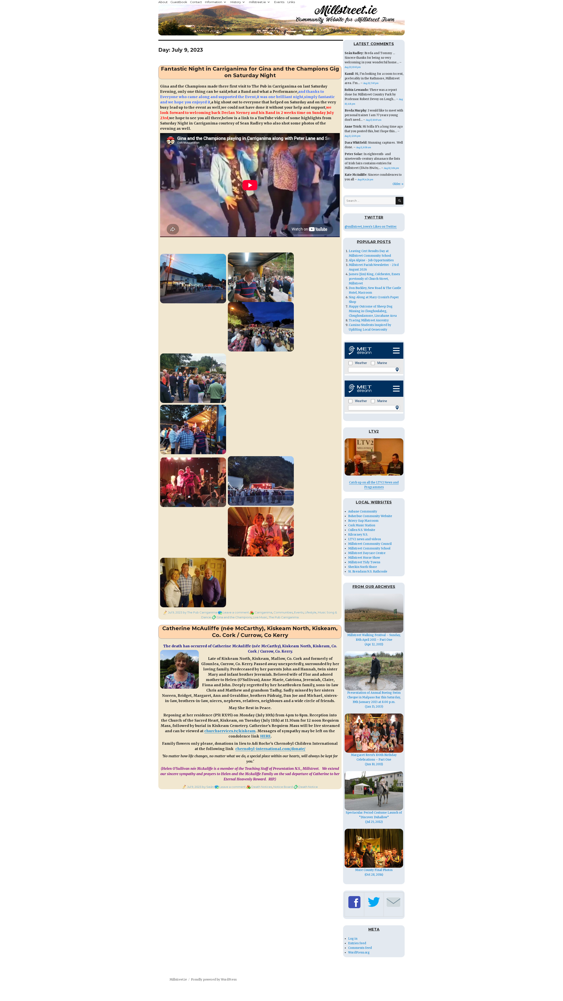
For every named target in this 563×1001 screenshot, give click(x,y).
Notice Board (283, 787)
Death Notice (308, 787)
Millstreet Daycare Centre (367, 553)
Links (291, 2)
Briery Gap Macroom (363, 521)
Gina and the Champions (234, 617)
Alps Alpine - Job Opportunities (371, 260)
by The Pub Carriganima (199, 612)
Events (279, 2)
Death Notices (261, 787)
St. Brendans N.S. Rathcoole (367, 571)
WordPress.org (359, 952)
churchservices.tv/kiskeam (230, 731)
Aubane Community (362, 511)
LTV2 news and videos (364, 539)
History (235, 2)
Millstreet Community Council (370, 544)
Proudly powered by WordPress (214, 979)
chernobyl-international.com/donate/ (270, 749)
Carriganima (263, 612)
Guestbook (178, 2)
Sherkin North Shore (362, 567)
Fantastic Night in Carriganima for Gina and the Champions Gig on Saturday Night (250, 72)
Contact (196, 2)
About (163, 2)
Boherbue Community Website (370, 516)
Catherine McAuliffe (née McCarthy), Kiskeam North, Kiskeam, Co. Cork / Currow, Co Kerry (250, 631)
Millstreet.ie (178, 979)
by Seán (207, 787)
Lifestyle (310, 612)
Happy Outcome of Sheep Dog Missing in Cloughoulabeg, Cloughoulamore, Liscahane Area (373, 311)
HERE (265, 736)
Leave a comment (236, 612)
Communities (283, 612)
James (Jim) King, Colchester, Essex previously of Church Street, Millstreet (374, 278)
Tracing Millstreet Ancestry (369, 320)
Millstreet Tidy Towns (364, 562)
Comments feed (360, 948)
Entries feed (357, 943)
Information (213, 2)
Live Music (260, 617)
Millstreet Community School (369, 548)
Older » (398, 184)
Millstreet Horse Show (364, 558)
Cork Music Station (361, 525)
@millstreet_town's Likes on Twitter (371, 227)
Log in (352, 939)
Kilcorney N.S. (358, 534)
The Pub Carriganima (284, 617)
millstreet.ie (257, 2)
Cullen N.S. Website (361, 530)
